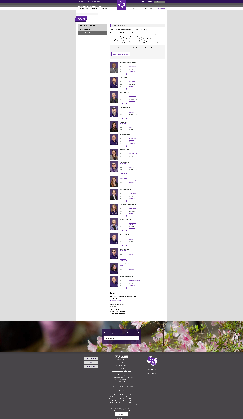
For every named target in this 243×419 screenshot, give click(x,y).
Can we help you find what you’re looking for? (121, 333)
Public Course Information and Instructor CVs (121, 377)
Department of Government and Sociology (90, 6)
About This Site (121, 418)
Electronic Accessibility (114, 394)
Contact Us (91, 366)
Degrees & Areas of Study (88, 25)
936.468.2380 (131, 209)
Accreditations (85, 29)
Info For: (150, 1)
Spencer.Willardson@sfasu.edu (134, 280)
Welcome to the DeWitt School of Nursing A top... (121, 408)
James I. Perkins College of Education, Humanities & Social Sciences (97, 4)
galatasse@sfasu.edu (132, 138)
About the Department (83, 8)
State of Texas (112, 400)
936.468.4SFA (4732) (121, 366)
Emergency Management (126, 396)
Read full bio (123, 74)
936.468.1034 (131, 127)
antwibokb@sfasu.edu (133, 66)
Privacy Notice (127, 404)
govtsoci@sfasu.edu (115, 300)
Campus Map (121, 381)
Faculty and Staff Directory (121, 379)
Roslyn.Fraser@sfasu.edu (133, 125)
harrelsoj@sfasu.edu (132, 208)
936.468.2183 (131, 239)
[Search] (146, 2)
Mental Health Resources (115, 396)
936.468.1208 (131, 282)
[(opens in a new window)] (148, 369)
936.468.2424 (131, 155)
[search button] (137, 338)
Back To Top (121, 414)
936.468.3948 (131, 112)
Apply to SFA (161, 8)
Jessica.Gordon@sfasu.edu (134, 180)
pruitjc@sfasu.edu (132, 252)
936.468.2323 (131, 182)
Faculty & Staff (85, 33)
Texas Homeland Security (128, 400)
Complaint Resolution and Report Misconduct (118, 398)
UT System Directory (121, 54)
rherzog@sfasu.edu (132, 223)
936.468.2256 (131, 97)
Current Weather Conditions (121, 391)
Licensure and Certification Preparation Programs (121, 386)
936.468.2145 (131, 68)
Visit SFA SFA (121, 409)
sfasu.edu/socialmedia (152, 373)
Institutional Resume (119, 404)
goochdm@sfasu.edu (133, 165)
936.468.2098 (131, 167)
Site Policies (133, 404)
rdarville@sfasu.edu (132, 96)
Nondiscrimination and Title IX (126, 394)
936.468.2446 (131, 224)
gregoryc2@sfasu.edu (133, 193)
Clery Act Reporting (110, 404)
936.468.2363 (131, 82)
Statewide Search (119, 400)
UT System (131, 398)
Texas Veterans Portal (114, 402)
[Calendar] (136, 2)
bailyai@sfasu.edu (132, 81)
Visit (91, 362)
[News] (134, 1)
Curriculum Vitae (132, 71)
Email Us (121, 368)
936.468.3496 (131, 254)
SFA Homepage (121, 375)
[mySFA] (140, 2)
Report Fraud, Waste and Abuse (125, 402)
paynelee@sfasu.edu (132, 238)
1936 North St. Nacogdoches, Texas (121, 371)
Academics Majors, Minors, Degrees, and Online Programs (121, 410)
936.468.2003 (131, 140)
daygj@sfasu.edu (132, 111)
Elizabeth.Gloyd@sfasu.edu (134, 153)
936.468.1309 (131, 269)
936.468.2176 (131, 195)
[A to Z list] (143, 1)
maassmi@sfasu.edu (132, 267)
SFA (79, 13)
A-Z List (121, 388)
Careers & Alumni (148, 8)
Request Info (91, 358)
